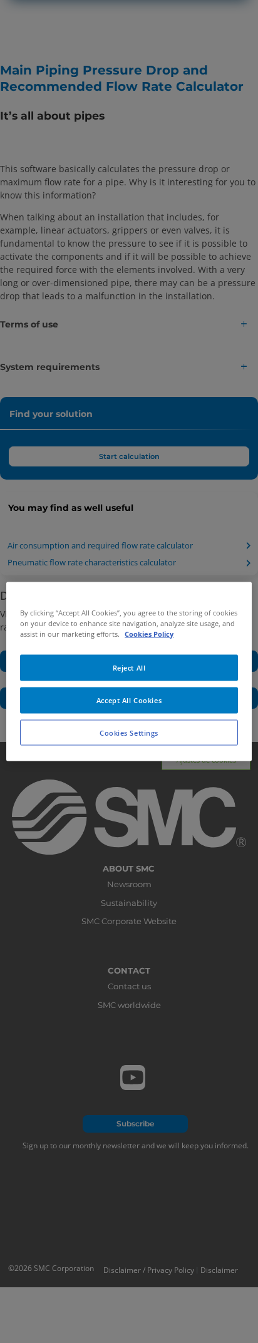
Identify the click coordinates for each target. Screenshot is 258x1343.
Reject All (129, 667)
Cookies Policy (149, 633)
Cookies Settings (129, 732)
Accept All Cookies (129, 699)
